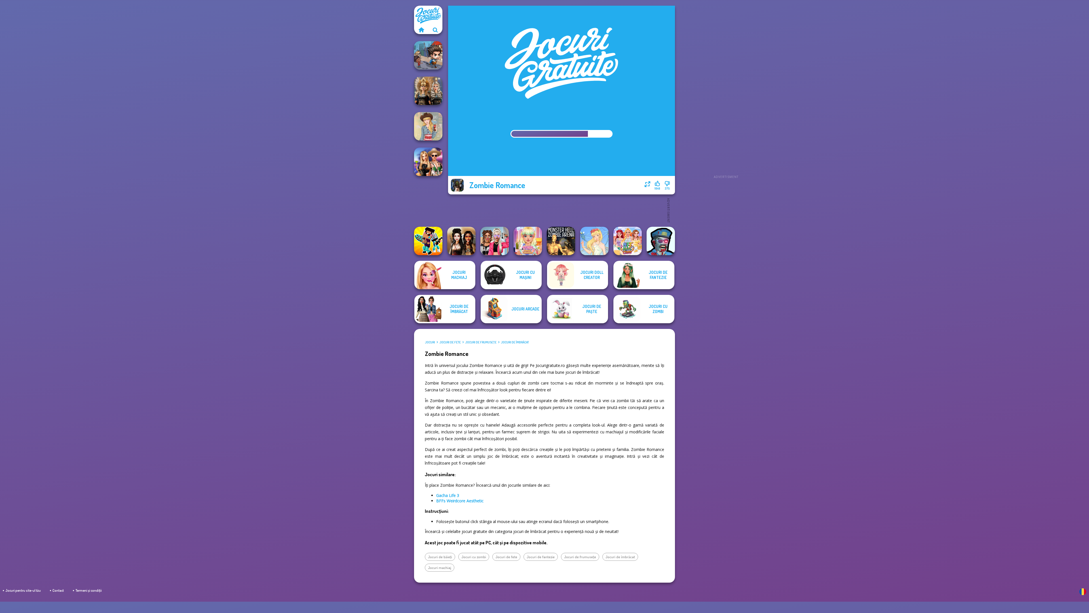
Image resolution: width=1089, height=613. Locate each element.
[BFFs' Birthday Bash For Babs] (428, 162)
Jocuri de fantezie (541, 557)
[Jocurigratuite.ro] (421, 30)
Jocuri (430, 342)
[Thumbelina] (594, 241)
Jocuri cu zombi (473, 557)
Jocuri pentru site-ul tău (23, 590)
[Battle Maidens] (461, 241)
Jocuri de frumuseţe (481, 342)
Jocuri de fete (450, 342)
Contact (58, 590)
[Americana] (428, 126)
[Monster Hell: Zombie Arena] (561, 241)
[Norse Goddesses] (428, 91)
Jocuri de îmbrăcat (515, 342)
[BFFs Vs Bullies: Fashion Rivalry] (494, 241)
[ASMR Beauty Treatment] (528, 241)
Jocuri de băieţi (440, 557)
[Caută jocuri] (435, 30)
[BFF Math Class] (627, 241)
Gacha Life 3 (447, 495)
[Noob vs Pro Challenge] (428, 241)
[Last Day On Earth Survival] (428, 55)
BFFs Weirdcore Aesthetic (460, 500)
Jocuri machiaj (439, 567)
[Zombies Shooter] (661, 241)
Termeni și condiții (88, 590)
